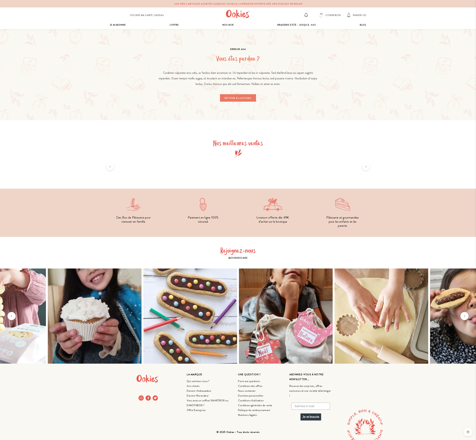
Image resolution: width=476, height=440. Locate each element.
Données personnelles (250, 395)
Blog (363, 25)
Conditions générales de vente (255, 405)
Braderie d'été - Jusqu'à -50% (296, 25)
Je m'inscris (310, 416)
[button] (110, 167)
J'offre (174, 25)
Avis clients (193, 386)
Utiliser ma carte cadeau (147, 15)
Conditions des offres (250, 386)
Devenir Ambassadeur (199, 391)
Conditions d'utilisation (251, 400)
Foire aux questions (249, 381)
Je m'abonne (118, 25)
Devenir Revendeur (198, 395)
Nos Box (228, 25)
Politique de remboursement (254, 410)
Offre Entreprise (196, 410)
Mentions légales (247, 415)
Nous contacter (247, 391)
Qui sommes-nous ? (198, 381)
